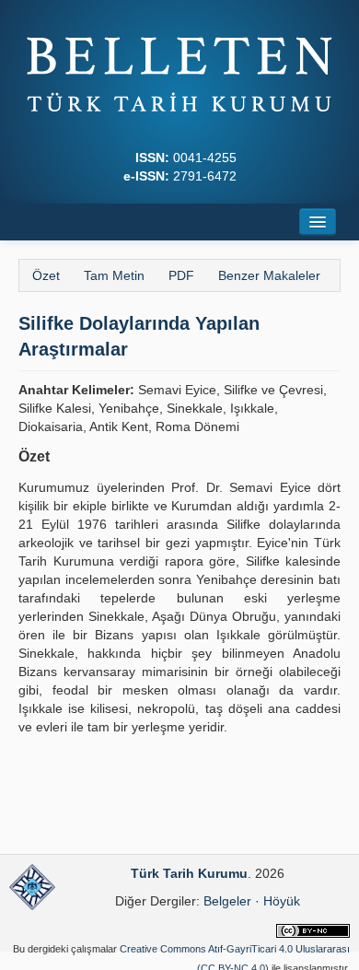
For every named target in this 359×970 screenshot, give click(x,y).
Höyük (281, 901)
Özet (46, 275)
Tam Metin (114, 275)
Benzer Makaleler (269, 275)
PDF (181, 275)
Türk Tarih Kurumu (189, 873)
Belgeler (227, 901)
